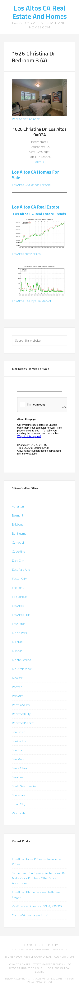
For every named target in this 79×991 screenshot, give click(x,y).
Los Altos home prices (26, 253)
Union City (18, 804)
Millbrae (17, 641)
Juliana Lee (30, 945)
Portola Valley (21, 705)
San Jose (18, 750)
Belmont (17, 515)
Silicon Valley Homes (17, 979)
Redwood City (21, 714)
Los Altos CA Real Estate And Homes (39, 12)
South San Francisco (25, 786)
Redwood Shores (23, 723)
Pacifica (17, 687)
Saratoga (18, 777)
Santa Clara (19, 768)
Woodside (19, 813)
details (39, 161)
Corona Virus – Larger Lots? (30, 915)
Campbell (18, 542)
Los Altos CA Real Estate (35, 206)
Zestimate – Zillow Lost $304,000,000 (37, 906)
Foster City (19, 578)
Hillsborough (20, 596)
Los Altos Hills (21, 614)
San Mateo (19, 759)
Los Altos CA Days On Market (31, 301)
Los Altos (18, 605)
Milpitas (17, 650)
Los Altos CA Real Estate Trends (39, 214)
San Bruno (18, 732)
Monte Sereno (21, 659)
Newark (17, 678)
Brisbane (18, 524)
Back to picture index (26, 119)
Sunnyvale (18, 795)
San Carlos (19, 741)
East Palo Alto (21, 569)
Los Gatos (18, 623)
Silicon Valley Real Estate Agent (30, 950)
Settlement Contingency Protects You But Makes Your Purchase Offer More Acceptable (39, 878)
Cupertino (18, 551)
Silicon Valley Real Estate (48, 979)
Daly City (18, 560)
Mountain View (21, 669)
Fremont (18, 587)
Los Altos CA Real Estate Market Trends (35, 964)
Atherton (18, 506)
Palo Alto (18, 696)
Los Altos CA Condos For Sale (31, 184)
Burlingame (19, 533)
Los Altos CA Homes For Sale (35, 174)
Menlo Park (19, 632)
